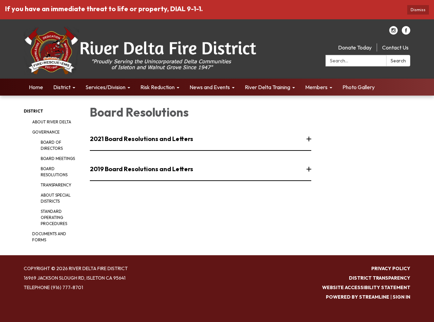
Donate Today (355, 47)
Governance (46, 132)
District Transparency (379, 278)
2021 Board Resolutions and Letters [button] (141, 139)
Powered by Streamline (357, 297)
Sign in (401, 297)
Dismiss (418, 9)
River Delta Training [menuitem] (267, 87)
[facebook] (406, 32)
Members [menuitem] (316, 87)
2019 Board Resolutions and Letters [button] (141, 169)
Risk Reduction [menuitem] (157, 87)
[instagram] (393, 32)
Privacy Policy (390, 268)
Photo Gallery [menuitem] (358, 87)
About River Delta (51, 121)
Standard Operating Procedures (54, 217)
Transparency (56, 184)
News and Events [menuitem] (210, 87)
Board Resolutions (54, 171)
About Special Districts (56, 198)
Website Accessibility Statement (366, 287)
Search (398, 61)
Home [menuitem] (36, 87)
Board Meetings (58, 158)
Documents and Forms (49, 236)
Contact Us (395, 47)
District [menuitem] (62, 87)
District (33, 111)
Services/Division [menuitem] (105, 87)
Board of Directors (52, 145)
